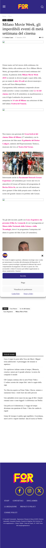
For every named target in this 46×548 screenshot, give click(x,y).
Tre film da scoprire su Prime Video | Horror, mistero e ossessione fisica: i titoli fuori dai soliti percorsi (23, 391)
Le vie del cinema (25, 308)
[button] (42, 256)
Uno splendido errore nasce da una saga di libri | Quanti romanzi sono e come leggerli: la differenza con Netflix (23, 399)
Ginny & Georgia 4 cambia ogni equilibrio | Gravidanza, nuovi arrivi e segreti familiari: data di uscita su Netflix (23, 417)
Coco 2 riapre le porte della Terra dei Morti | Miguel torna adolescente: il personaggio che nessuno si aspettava (22, 361)
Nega (23, 282)
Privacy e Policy (28, 294)
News (10, 16)
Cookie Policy (16, 294)
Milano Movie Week (21, 311)
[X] (39, 491)
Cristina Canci (8, 37)
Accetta (23, 276)
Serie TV (10, 20)
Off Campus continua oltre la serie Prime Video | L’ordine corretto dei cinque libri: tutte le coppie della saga (22, 382)
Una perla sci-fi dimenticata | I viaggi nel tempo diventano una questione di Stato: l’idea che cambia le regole (22, 408)
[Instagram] (29, 491)
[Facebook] (19, 491)
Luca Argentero (8, 311)
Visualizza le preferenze (23, 289)
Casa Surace (13, 308)
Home (4, 16)
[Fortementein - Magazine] (23, 7)
